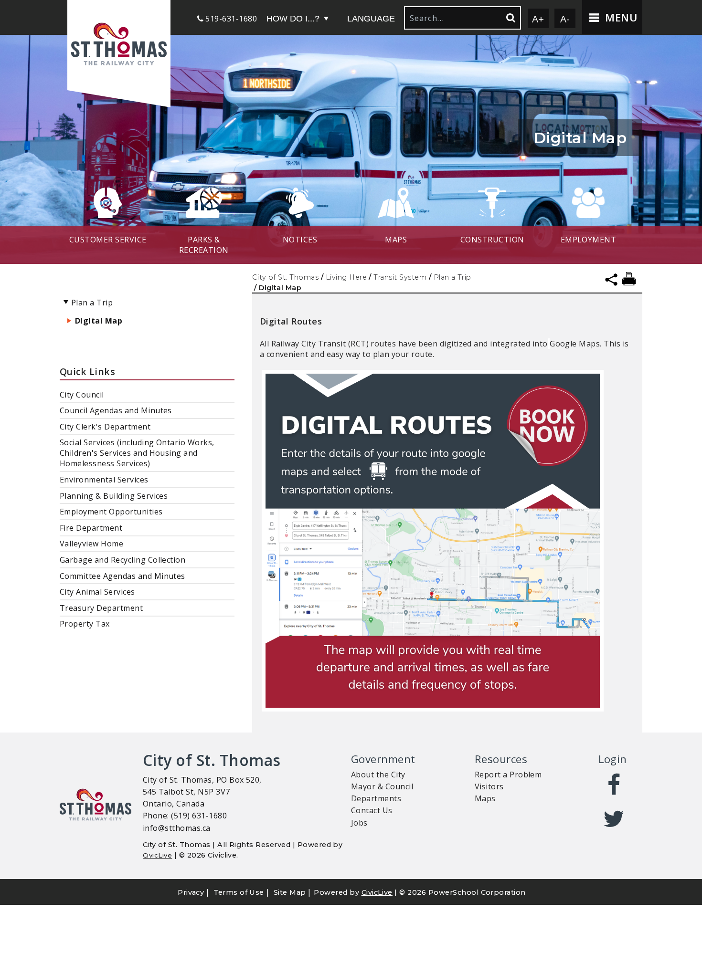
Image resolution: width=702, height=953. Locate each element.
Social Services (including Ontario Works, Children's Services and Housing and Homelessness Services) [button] (137, 453)
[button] (118, 45)
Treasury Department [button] (101, 608)
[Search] (510, 18)
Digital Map (98, 320)
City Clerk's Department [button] (105, 426)
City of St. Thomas (285, 277)
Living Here (346, 277)
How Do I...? (292, 18)
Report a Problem (508, 774)
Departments (376, 798)
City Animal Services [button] (97, 591)
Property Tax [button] (85, 623)
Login (612, 759)
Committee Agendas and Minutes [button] (122, 576)
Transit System (399, 277)
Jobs (359, 822)
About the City (378, 774)
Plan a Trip (452, 277)
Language (371, 18)
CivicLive (157, 855)
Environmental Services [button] (104, 479)
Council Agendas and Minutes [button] (116, 410)
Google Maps (575, 344)
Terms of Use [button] (238, 892)
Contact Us (372, 810)
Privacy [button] (191, 892)
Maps (485, 798)
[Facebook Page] (614, 785)
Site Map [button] (290, 892)
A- (565, 18)
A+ (538, 18)
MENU (619, 17)
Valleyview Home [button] (91, 543)
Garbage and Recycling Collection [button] (122, 560)
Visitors (489, 786)
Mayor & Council (382, 786)
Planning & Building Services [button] (114, 496)
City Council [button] (82, 394)
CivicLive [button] (377, 892)
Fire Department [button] (91, 528)
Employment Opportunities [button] (111, 511)
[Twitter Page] (614, 819)
